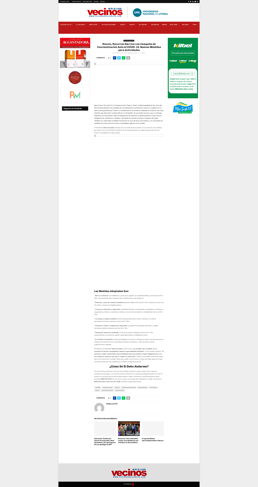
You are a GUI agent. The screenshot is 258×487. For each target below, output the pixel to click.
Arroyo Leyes (93, 24)
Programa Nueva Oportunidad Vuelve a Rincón (152, 440)
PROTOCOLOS (153, 387)
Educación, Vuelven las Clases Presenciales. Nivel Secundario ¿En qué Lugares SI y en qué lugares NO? (105, 441)
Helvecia (131, 24)
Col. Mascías (143, 24)
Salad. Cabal (173, 24)
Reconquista (155, 24)
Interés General (76, 1)
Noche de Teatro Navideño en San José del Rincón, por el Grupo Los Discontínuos (128, 440)
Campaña (97, 387)
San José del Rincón (129, 40)
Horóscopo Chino (87, 1)
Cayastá (122, 24)
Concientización (107, 387)
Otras (194, 24)
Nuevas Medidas (142, 387)
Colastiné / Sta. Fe (65, 24)
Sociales (96, 1)
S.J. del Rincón (80, 24)
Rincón (97, 390)
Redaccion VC (119, 53)
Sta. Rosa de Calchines (109, 24)
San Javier (185, 24)
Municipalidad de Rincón (129, 387)
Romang (164, 24)
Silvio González (119, 390)
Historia (102, 1)
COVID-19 (117, 387)
